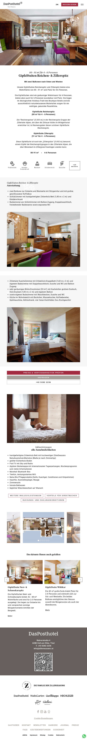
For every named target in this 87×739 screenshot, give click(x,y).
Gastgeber (13, 725)
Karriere (53, 725)
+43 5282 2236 (43, 382)
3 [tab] (42, 540)
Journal (64, 725)
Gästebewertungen (40, 730)
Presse (75, 725)
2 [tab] (40, 540)
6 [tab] (48, 540)
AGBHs (25, 735)
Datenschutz (60, 735)
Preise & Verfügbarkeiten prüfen (43, 373)
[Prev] (14, 527)
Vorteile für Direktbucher (62, 495)
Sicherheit (58, 730)
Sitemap (42, 735)
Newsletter (39, 725)
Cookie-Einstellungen (43, 718)
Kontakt (26, 725)
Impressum (33, 735)
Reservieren (70, 4)
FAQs (25, 730)
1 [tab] (38, 540)
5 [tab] (46, 540)
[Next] (73, 527)
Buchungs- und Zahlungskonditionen (43, 500)
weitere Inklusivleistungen (25, 495)
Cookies (50, 735)
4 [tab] (44, 540)
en (57, 4)
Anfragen (43, 377)
